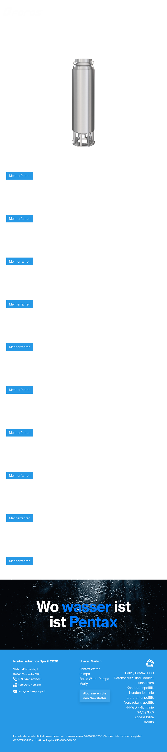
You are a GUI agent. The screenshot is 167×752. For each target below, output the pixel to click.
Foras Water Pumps (94, 679)
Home (80, 31)
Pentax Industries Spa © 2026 (35, 661)
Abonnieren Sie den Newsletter (94, 695)
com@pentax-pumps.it (32, 691)
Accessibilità (144, 717)
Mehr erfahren (19, 176)
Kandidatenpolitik (140, 688)
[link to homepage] (23, 11)
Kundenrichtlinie (141, 693)
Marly (83, 684)
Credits (148, 722)
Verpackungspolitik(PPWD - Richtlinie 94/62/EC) (139, 707)
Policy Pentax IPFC (139, 673)
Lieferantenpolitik (140, 697)
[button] (160, 11)
